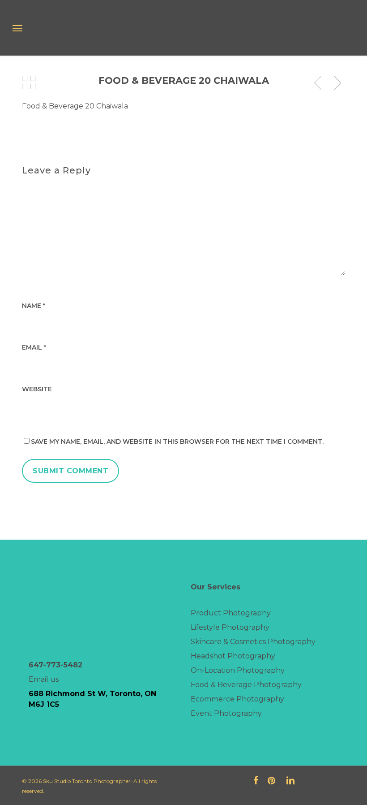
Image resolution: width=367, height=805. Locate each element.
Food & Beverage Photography (246, 684)
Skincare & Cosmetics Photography (253, 641)
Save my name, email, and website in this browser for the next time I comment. (177, 441)
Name (33, 306)
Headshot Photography (233, 656)
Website (37, 389)
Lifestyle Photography (230, 627)
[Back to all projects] (29, 82)
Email (34, 347)
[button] (17, 27)
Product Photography (231, 613)
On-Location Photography (238, 670)
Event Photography (226, 713)
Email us (44, 679)
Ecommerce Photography (237, 699)
